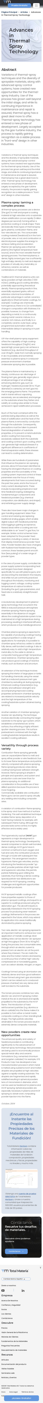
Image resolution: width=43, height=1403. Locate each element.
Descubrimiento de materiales (14, 1350)
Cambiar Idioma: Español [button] (13, 1279)
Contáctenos (7, 1318)
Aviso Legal (13, 1392)
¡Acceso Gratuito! (21, 1398)
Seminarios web (8, 1373)
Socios (4, 1309)
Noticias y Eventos (8, 1377)
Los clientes (6, 1314)
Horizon (9, 1199)
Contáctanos (16, 1251)
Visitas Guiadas (7, 1368)
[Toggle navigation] (36, 5)
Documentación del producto (13, 1364)
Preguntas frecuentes (10, 1346)
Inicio (3, 1392)
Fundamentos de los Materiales (14, 1341)
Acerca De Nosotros (9, 1300)
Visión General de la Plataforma (14, 1332)
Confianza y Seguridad (10, 1305)
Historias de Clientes (9, 1337)
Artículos (5, 1360)
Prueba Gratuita (19, 5)
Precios (4, 1328)
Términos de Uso (28, 1392)
